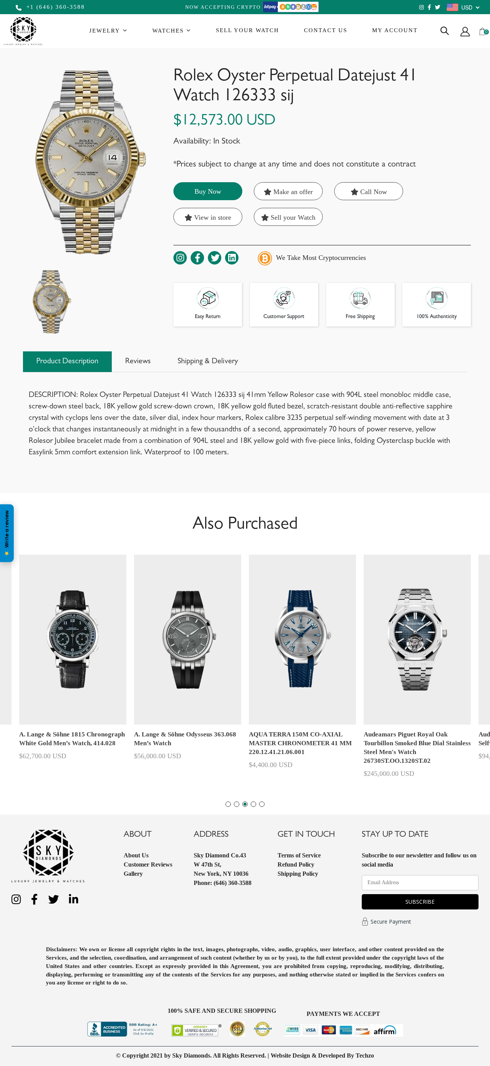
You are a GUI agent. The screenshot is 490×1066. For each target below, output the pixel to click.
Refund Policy (296, 864)
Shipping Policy (298, 873)
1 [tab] (228, 804)
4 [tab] (253, 804)
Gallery (133, 873)
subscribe (419, 901)
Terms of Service (299, 855)
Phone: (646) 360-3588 (223, 883)
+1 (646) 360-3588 (54, 7)
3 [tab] (245, 804)
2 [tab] (236, 804)
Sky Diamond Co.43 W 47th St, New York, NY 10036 (221, 864)
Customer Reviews (148, 864)
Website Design (290, 1055)
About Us (136, 855)
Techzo (365, 1055)
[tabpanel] (302, 665)
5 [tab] (262, 804)
